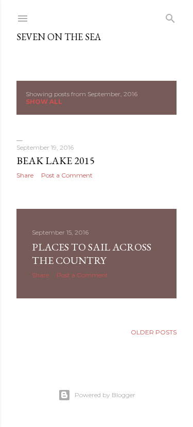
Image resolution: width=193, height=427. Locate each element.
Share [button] (24, 175)
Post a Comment (67, 175)
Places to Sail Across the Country (91, 253)
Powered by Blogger (105, 395)
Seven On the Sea (58, 37)
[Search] (170, 16)
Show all (44, 101)
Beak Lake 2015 (55, 160)
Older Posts (154, 332)
